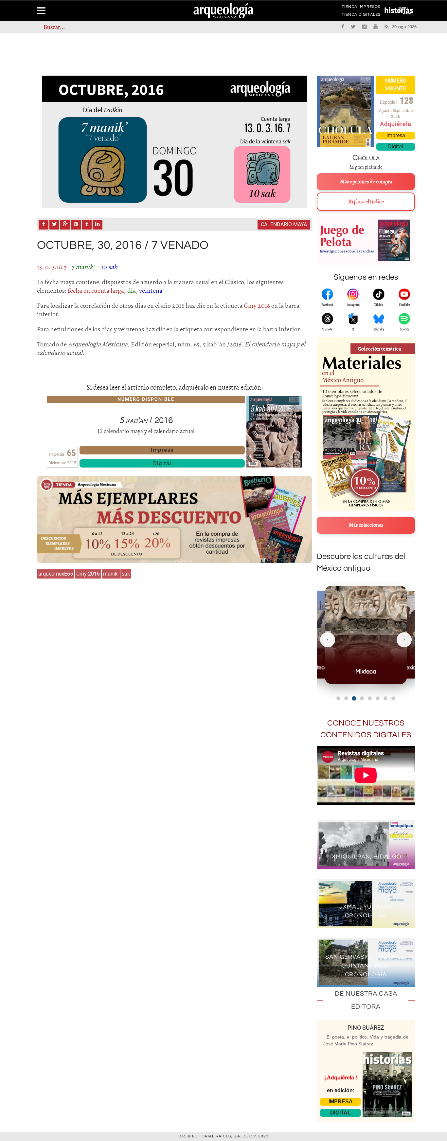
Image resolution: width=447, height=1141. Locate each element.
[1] (174, 142)
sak (126, 574)
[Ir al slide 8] (393, 698)
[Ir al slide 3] (354, 698)
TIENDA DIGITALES (361, 16)
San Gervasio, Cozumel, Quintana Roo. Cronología (365, 966)
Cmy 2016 (88, 574)
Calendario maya (284, 224)
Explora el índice (366, 201)
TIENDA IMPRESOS (361, 8)
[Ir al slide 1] (338, 698)
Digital (162, 463)
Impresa (162, 450)
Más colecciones (366, 525)
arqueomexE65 (55, 574)
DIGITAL (340, 1112)
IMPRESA (341, 1101)
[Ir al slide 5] (370, 698)
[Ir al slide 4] (362, 698)
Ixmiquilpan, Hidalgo (366, 857)
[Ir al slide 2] (346, 698)
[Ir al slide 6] (378, 698)
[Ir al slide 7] (385, 698)
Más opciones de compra (366, 181)
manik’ (110, 574)
